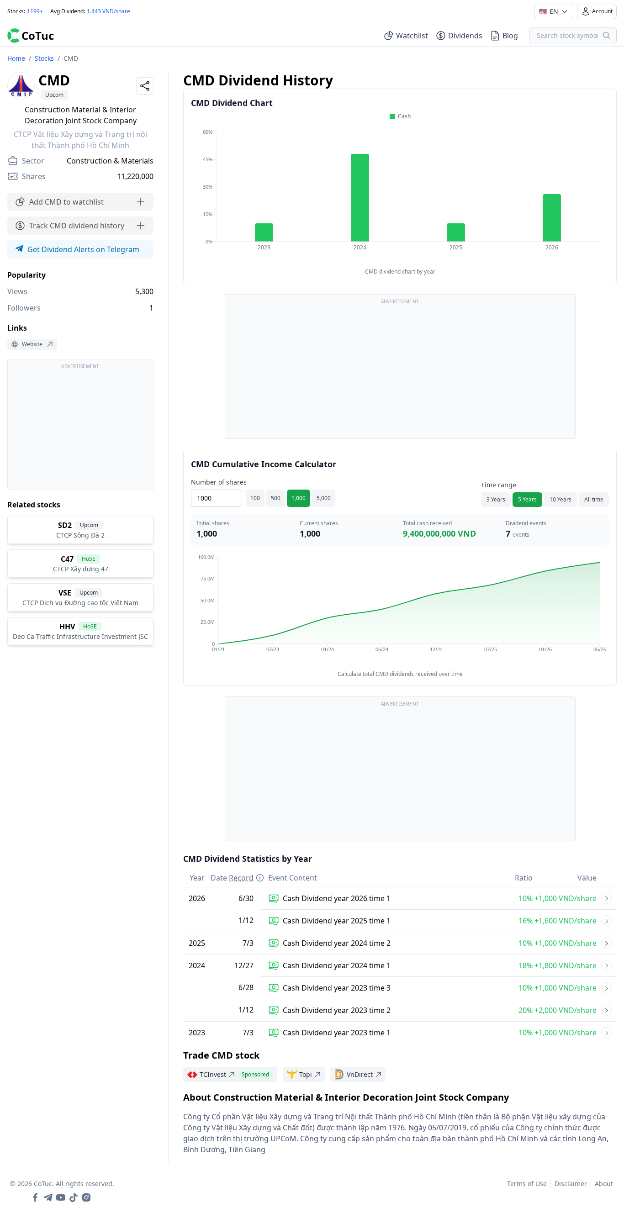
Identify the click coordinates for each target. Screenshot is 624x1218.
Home (16, 58)
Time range (498, 484)
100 (255, 498)
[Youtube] (60, 1197)
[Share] (144, 86)
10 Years (560, 499)
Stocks (44, 58)
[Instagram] (86, 1197)
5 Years (527, 499)
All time (593, 499)
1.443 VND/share (108, 11)
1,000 (298, 498)
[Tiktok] (73, 1197)
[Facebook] (35, 1197)
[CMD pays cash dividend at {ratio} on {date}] (606, 898)
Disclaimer (571, 1183)
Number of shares (219, 482)
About (604, 1183)
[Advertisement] (80, 429)
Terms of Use (527, 1183)
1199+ (35, 11)
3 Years (496, 499)
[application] (400, 195)
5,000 (324, 498)
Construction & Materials (110, 161)
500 (275, 498)
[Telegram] (47, 1197)
